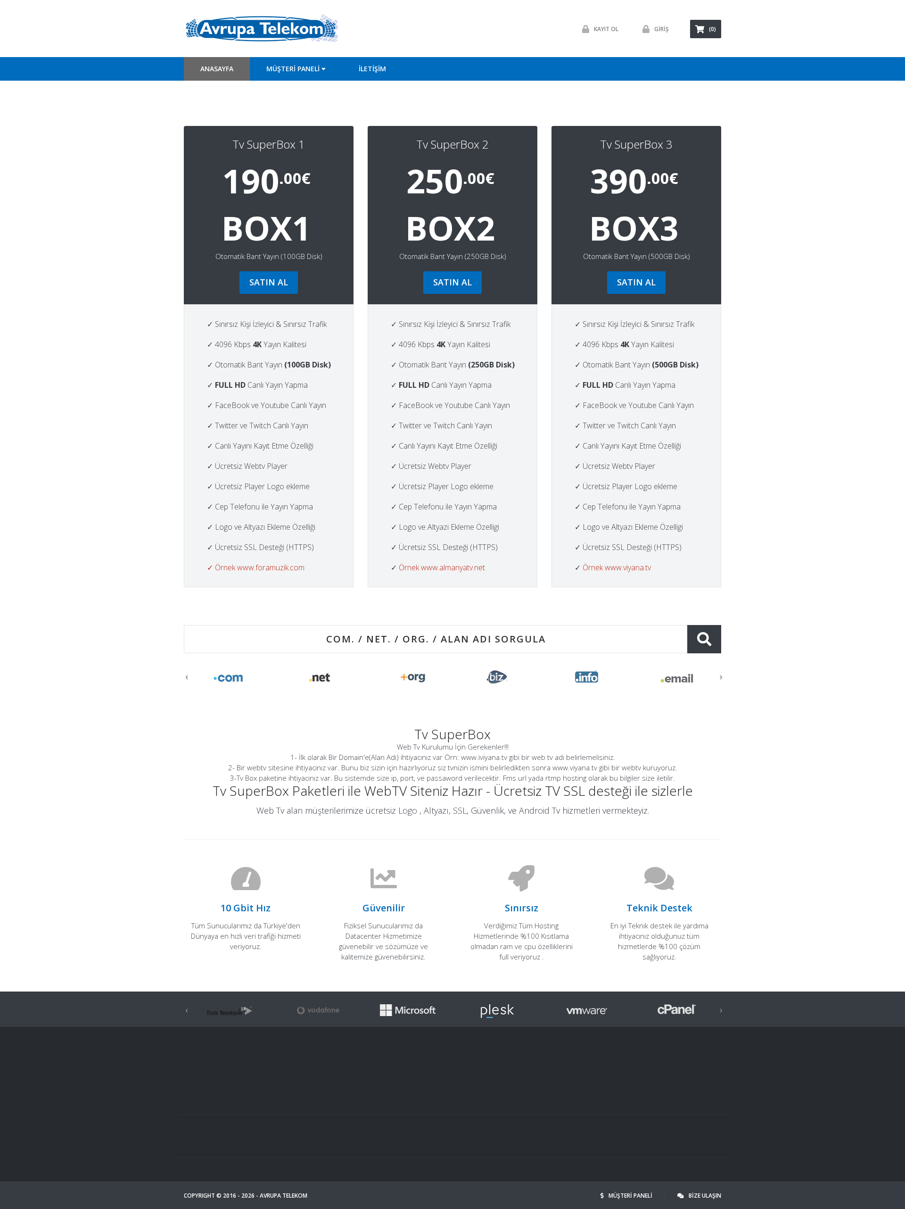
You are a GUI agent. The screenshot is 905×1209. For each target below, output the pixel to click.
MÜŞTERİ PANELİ (631, 1196)
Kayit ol (606, 29)
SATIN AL (268, 282)
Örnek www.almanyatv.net (442, 567)
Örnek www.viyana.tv (617, 567)
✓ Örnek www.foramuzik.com (255, 567)
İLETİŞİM (372, 68)
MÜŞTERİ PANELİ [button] (293, 68)
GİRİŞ (661, 29)
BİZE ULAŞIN (705, 1196)
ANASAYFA (216, 68)
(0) (712, 29)
